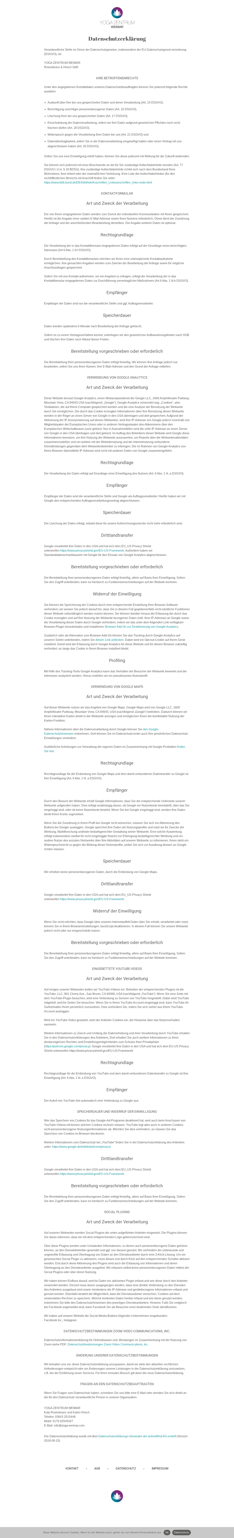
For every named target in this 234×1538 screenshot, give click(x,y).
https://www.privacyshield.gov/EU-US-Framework (92, 550)
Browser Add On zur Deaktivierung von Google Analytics (141, 626)
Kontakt (72, 1468)
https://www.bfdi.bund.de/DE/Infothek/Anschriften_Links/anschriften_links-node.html (98, 182)
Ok (167, 1532)
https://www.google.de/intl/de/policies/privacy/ (81, 1146)
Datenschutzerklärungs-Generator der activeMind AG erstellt (137, 1436)
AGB (97, 1468)
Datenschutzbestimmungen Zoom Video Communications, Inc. (108, 1344)
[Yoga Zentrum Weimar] (117, 17)
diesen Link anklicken (109, 639)
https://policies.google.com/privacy (67, 1046)
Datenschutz (126, 1468)
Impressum (160, 1468)
